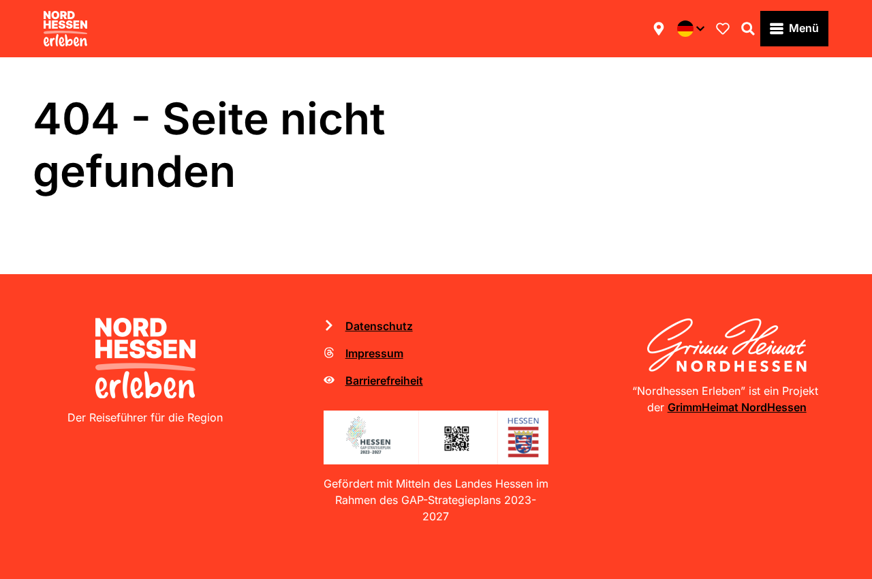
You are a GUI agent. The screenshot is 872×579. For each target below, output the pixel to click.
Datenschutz (379, 326)
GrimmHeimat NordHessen (737, 407)
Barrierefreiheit (384, 380)
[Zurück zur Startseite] (65, 28)
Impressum (374, 353)
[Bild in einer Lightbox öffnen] (436, 437)
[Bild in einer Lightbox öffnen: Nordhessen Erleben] (145, 358)
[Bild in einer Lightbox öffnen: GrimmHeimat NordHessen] (727, 345)
